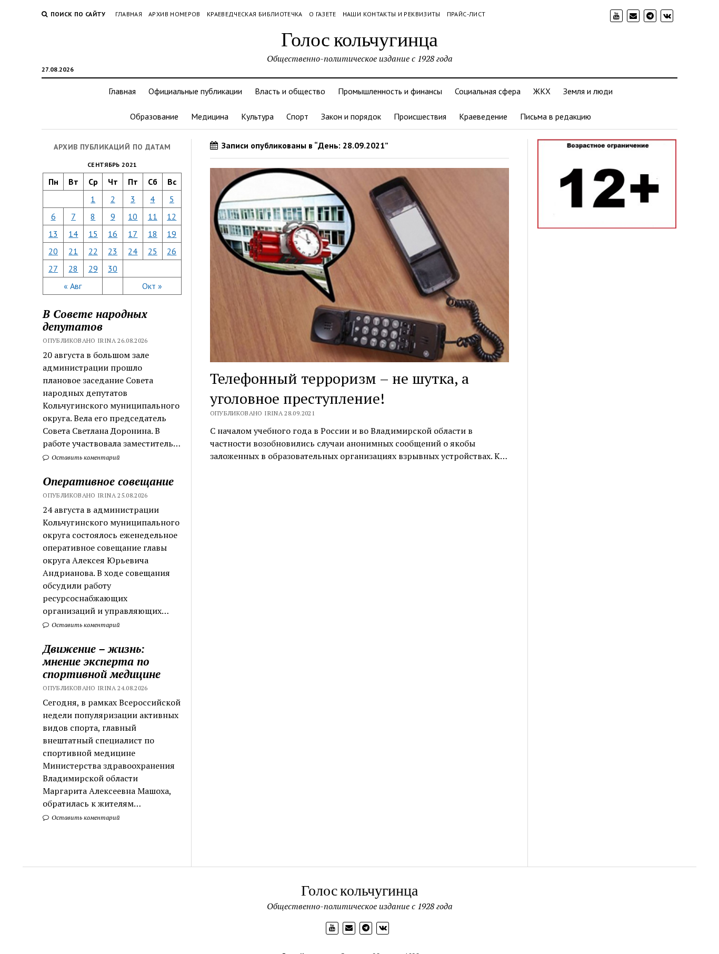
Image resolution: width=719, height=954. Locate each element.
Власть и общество (290, 91)
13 (53, 233)
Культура (257, 116)
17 (132, 233)
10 (132, 216)
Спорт (297, 116)
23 (112, 251)
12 (171, 216)
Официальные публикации (195, 91)
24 (132, 251)
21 (73, 251)
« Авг (73, 286)
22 (93, 251)
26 (171, 251)
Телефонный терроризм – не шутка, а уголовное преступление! (339, 388)
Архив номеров (174, 14)
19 (171, 233)
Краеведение (483, 116)
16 (112, 233)
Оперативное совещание (108, 481)
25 (152, 251)
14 (73, 233)
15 (93, 233)
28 (73, 268)
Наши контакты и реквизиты (392, 14)
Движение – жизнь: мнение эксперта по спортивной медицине (102, 661)
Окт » (152, 286)
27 (53, 268)
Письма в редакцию (555, 116)
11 (152, 216)
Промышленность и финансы (390, 91)
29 (93, 268)
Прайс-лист (466, 14)
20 (53, 251)
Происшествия (420, 116)
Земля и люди (588, 91)
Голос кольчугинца (359, 38)
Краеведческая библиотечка (255, 14)
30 (112, 268)
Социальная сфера (488, 91)
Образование (154, 116)
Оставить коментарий (85, 457)
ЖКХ (542, 91)
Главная (129, 14)
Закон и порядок (351, 116)
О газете (322, 14)
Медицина (209, 116)
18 (152, 233)
